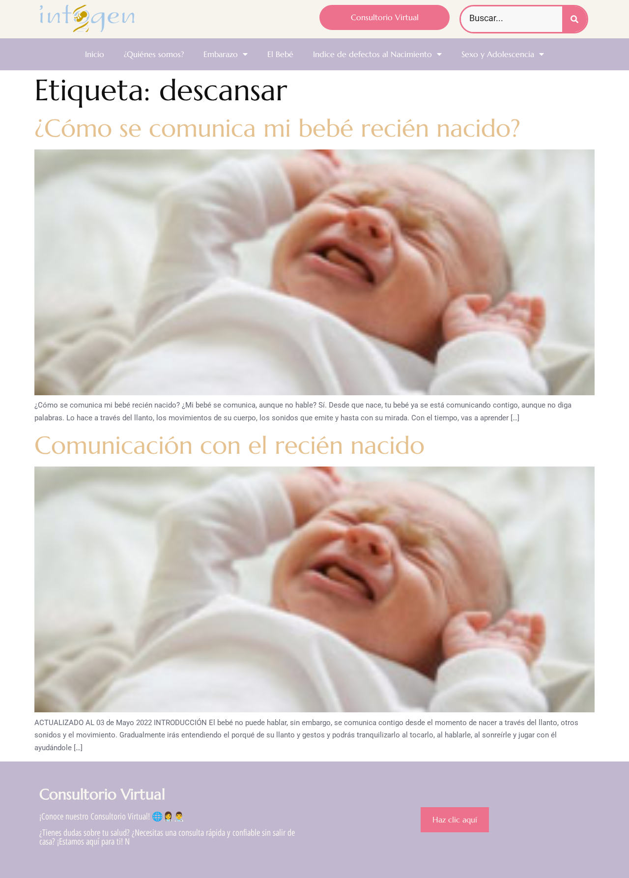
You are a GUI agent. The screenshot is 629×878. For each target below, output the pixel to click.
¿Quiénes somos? (154, 54)
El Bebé (280, 54)
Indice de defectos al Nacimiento (372, 54)
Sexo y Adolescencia (497, 54)
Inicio (94, 54)
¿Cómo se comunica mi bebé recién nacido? (277, 128)
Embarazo (220, 54)
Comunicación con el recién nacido (229, 445)
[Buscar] (574, 19)
